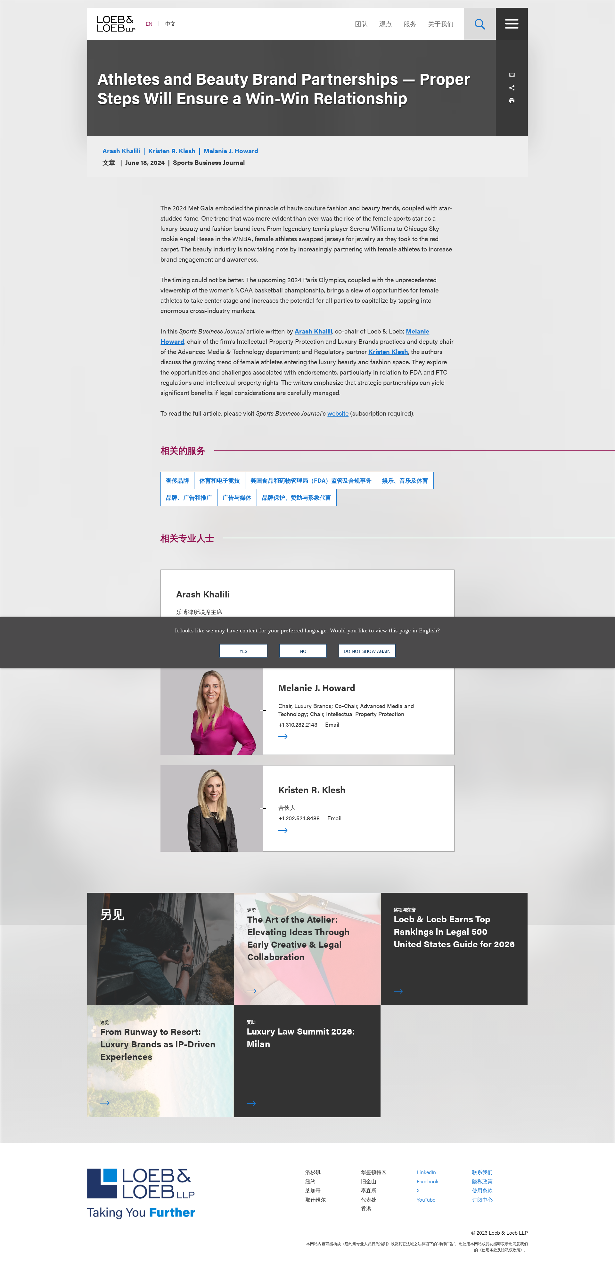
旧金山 (368, 1181)
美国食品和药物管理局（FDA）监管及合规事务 (311, 480)
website (337, 413)
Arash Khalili (121, 150)
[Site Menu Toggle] (512, 24)
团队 (361, 23)
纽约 (310, 1181)
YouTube (426, 1199)
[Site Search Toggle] (480, 24)
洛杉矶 (313, 1172)
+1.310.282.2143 (297, 724)
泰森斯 (368, 1190)
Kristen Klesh (388, 351)
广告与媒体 (237, 497)
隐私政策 (482, 1181)
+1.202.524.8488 (299, 818)
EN (149, 23)
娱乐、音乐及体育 (405, 480)
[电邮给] (512, 75)
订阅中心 (482, 1199)
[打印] (512, 100)
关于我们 (441, 23)
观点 (385, 23)
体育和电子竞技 (220, 480)
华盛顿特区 (374, 1172)
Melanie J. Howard (231, 150)
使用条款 (482, 1190)
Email (332, 724)
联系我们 (482, 1172)
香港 (366, 1209)
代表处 (368, 1199)
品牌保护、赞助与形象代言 (296, 497)
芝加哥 (313, 1190)
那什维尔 (315, 1199)
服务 (410, 23)
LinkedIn (426, 1172)
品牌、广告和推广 (189, 497)
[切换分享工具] (512, 87)
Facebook (428, 1181)
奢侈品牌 (177, 480)
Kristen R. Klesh (171, 150)
